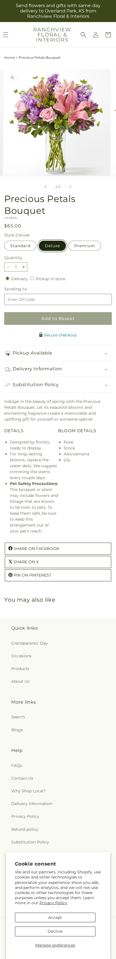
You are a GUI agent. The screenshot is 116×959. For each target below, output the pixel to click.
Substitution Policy (30, 842)
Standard (20, 245)
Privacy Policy (53, 902)
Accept (55, 917)
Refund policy (24, 829)
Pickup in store (50, 278)
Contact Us (22, 778)
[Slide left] (45, 187)
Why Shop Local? (28, 790)
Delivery (20, 278)
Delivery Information (31, 803)
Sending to (24, 289)
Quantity (13, 257)
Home (9, 57)
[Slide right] (70, 187)
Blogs (17, 729)
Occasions (21, 655)
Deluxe (52, 245)
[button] (83, 35)
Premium (84, 245)
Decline (55, 931)
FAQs (16, 765)
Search (18, 716)
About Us (20, 681)
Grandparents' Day (29, 643)
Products (20, 668)
